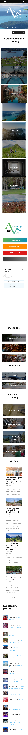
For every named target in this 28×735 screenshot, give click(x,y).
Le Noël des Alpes (18, 716)
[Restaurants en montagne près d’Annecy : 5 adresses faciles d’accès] (14, 537)
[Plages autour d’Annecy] (14, 57)
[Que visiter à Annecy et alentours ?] (14, 94)
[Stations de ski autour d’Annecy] (14, 376)
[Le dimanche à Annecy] (14, 358)
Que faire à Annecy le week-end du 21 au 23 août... (14, 578)
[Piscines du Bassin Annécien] (14, 75)
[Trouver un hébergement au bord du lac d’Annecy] (14, 168)
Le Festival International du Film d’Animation (15, 648)
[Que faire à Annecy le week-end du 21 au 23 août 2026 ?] (14, 570)
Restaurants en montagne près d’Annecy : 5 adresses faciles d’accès (12, 547)
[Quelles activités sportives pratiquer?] (14, 149)
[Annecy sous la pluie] (14, 338)
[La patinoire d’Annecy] (14, 385)
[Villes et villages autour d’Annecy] (14, 204)
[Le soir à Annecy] (14, 348)
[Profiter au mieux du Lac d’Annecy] (14, 112)
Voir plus (13, 597)
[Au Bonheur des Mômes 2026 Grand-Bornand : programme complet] (14, 502)
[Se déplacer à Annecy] (14, 186)
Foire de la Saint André (15, 709)
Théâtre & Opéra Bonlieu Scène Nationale (15, 722)
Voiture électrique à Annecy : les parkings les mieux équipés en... (14, 481)
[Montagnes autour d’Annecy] (14, 131)
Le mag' (14, 461)
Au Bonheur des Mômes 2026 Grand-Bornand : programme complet (13, 512)
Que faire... (14, 328)
